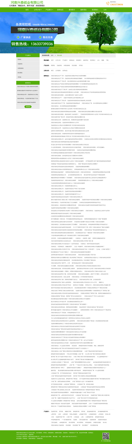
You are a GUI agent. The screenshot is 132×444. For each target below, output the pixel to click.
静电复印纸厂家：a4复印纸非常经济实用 (62, 395)
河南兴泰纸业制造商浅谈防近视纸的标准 (62, 232)
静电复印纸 (76, 411)
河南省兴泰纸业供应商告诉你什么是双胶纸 (63, 321)
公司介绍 (37, 10)
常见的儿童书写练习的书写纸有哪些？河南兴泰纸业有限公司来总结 (70, 144)
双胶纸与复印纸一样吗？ (58, 367)
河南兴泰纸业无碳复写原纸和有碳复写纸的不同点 (92, 205)
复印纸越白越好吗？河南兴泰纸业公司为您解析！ (65, 310)
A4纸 (59, 414)
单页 (52, 70)
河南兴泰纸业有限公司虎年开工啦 (60, 249)
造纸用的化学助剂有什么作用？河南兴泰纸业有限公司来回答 (94, 268)
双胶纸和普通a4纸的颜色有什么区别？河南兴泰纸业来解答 (67, 158)
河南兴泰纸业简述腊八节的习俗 (87, 254)
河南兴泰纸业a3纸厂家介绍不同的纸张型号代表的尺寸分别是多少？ (70, 348)
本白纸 (105, 422)
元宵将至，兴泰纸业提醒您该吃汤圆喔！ (62, 238)
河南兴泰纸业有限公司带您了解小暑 (83, 241)
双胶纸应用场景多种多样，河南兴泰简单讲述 (78, 172)
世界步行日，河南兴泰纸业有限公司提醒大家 (97, 285)
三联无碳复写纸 (83, 419)
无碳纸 (75, 419)
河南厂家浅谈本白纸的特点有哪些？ (88, 164)
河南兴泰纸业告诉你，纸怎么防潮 (60, 277)
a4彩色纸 (65, 414)
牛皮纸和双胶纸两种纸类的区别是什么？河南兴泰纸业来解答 (68, 183)
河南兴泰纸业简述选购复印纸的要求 (81, 252)
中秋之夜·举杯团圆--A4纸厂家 (75, 354)
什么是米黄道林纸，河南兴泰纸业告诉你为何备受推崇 (66, 147)
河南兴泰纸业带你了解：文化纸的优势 (90, 279)
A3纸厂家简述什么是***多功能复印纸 (82, 381)
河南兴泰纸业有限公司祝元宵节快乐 (61, 285)
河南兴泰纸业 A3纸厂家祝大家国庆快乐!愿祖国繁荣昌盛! (67, 351)
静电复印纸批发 (99, 417)
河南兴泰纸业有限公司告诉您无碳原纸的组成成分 (65, 293)
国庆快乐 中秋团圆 (78, 285)
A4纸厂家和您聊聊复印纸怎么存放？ (81, 362)
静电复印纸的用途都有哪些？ (59, 365)
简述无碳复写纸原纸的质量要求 (60, 392)
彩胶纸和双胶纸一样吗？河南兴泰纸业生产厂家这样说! (96, 310)
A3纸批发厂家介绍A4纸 (82, 395)
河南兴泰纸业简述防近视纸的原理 (60, 260)
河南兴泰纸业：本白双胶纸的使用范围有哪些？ (64, 106)
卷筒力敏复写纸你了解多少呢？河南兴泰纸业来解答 (65, 199)
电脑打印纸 (68, 411)
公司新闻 (57, 70)
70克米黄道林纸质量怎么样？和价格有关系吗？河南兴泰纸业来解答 (70, 235)
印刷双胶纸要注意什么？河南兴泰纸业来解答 (90, 180)
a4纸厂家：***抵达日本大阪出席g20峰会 (80, 365)
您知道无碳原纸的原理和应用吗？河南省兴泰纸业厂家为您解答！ (69, 304)
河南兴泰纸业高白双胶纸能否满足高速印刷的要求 (65, 142)
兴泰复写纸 (40, 438)
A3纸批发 (76, 417)
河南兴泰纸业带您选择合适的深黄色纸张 (62, 166)
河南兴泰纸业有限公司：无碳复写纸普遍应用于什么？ (66, 194)
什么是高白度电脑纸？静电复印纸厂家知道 (63, 400)
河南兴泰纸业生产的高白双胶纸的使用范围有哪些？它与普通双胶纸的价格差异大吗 (74, 84)
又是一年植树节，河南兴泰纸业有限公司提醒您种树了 (89, 246)
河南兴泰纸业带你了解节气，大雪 (60, 263)
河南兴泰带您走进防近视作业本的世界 (61, 221)
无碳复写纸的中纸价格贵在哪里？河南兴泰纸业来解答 (97, 199)
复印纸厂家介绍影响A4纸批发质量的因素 (84, 376)
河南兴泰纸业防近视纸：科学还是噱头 (93, 147)
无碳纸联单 (93, 419)
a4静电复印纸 (63, 422)
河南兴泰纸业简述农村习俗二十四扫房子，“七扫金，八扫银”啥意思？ (91, 249)
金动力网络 (49, 436)
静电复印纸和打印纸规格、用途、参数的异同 (91, 345)
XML (60, 436)
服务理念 (83, 10)
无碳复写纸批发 (102, 419)
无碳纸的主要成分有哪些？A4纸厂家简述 (84, 406)
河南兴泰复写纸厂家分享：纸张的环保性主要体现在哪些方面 (68, 117)
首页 (27, 10)
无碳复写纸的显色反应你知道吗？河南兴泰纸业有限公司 (66, 197)
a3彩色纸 (100, 414)
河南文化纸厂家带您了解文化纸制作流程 (62, 290)
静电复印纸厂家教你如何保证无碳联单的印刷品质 (65, 387)
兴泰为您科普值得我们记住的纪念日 (61, 241)
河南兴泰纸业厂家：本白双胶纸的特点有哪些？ (95, 103)
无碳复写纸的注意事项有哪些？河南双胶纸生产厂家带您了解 (92, 290)
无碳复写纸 (54, 411)
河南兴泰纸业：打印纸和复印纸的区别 (82, 277)
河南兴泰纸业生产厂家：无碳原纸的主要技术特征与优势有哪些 (68, 75)
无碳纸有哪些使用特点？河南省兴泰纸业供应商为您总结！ (67, 323)
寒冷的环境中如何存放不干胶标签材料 (94, 175)
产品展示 (49, 10)
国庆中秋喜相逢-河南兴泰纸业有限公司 (62, 288)
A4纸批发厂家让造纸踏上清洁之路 (60, 389)
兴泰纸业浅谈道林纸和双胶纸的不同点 (90, 202)
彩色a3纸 (107, 414)
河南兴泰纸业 (32, 438)
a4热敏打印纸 (83, 414)
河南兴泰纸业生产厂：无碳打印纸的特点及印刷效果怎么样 (67, 97)
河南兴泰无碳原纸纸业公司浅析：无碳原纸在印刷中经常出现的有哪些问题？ (72, 343)
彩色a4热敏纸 (73, 414)
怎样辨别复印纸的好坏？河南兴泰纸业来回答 (63, 254)
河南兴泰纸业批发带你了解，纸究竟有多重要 (63, 274)
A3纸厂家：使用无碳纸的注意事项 (60, 381)
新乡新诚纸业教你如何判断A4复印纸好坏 (69, 370)
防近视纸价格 (94, 425)
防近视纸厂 (85, 425)
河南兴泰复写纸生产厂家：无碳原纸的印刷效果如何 (65, 103)
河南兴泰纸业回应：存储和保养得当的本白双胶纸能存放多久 (68, 133)
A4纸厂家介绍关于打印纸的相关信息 (87, 398)
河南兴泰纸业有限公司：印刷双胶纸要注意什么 (64, 186)
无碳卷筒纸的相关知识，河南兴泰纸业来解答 (63, 180)
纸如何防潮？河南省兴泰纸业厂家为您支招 (91, 307)
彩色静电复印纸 (91, 411)
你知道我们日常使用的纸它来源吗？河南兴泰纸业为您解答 (67, 210)
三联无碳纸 (54, 422)
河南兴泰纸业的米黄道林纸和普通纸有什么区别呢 (65, 92)
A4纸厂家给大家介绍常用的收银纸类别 (84, 356)
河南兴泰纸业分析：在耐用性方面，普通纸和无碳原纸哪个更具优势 (70, 120)
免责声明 (31, 434)
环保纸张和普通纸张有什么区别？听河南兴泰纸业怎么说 (96, 114)
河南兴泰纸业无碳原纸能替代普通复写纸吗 (63, 150)
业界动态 (64, 70)
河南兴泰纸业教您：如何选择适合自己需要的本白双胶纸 (66, 155)
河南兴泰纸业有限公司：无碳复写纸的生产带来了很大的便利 (68, 188)
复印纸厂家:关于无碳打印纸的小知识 (61, 356)
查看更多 (28, 106)
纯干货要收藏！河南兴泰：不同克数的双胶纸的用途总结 (66, 219)
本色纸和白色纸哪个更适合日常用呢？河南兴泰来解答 (89, 221)
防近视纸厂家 (76, 425)
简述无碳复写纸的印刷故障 (79, 403)
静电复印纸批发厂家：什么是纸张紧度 (93, 370)
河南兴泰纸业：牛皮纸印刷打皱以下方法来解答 (64, 202)
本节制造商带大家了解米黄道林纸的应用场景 (98, 161)
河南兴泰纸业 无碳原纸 (57, 425)
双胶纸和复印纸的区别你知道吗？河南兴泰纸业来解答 (66, 213)
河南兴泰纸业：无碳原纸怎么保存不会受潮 (97, 210)
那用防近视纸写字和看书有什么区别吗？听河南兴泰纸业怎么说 (68, 108)
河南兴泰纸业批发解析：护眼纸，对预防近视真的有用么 (66, 271)
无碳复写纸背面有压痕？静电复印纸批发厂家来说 (86, 389)
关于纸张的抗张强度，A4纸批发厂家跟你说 (63, 384)
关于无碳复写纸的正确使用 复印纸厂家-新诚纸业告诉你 (94, 378)
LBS (105, 10)
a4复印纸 (53, 414)
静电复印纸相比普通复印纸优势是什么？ (95, 367)
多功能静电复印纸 (103, 411)
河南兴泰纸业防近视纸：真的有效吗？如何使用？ (65, 114)
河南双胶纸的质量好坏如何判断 (101, 172)
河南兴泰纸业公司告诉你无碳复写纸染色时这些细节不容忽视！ (68, 326)
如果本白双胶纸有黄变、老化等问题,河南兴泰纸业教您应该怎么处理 (70, 131)
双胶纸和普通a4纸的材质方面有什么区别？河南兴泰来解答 (67, 161)
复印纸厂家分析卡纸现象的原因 (84, 359)
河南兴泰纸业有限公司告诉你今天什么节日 (85, 282)
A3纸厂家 (69, 417)
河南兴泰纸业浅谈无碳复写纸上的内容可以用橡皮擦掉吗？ (90, 177)
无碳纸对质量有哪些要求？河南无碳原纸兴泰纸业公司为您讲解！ (69, 332)
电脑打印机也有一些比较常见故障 (60, 403)
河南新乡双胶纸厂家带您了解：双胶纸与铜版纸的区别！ (96, 293)
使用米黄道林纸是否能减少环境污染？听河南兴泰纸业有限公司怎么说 (70, 136)
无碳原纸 (59, 65)
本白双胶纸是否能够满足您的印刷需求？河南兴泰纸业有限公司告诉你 (70, 153)
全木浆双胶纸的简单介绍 (75, 175)
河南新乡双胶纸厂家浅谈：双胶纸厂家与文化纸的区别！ (66, 296)
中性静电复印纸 (55, 419)
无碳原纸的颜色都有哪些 (82, 166)
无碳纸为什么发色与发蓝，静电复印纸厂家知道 (64, 378)
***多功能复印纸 (66, 419)
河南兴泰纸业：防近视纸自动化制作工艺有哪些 (64, 224)
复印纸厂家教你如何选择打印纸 (82, 373)
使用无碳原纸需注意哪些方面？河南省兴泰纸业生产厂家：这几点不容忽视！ (72, 340)
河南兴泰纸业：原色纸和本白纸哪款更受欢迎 (63, 205)
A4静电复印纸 (89, 417)
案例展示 (72, 10)
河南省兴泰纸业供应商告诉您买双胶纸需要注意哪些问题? (67, 315)
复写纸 (61, 411)
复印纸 (83, 411)
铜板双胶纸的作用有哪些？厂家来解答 (61, 177)
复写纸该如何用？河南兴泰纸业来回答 (82, 263)
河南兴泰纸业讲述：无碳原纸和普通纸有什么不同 (65, 122)
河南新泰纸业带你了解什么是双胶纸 (61, 282)
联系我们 (95, 10)
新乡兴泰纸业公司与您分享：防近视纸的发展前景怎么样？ (67, 301)
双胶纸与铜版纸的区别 (99, 238)
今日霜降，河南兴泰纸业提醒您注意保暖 (62, 266)
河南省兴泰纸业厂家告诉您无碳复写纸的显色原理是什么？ (67, 329)
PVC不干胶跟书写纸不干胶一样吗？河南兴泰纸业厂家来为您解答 (91, 227)
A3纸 (52, 417)
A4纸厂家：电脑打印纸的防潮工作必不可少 (63, 398)
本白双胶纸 (80, 422)
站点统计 (25, 434)
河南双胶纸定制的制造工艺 (58, 175)
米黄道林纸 (67, 65)
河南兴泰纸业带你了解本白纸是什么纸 (95, 271)
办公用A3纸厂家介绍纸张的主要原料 (95, 354)
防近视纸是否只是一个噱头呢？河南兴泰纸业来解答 (90, 232)
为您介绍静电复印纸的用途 (101, 365)
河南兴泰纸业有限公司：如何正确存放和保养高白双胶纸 (66, 139)
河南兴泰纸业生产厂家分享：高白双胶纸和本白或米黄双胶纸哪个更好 (70, 81)
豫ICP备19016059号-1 (71, 436)
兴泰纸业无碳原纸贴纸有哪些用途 (86, 150)
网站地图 (59, 55)
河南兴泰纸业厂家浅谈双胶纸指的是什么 (95, 230)
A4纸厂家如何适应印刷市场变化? (93, 351)
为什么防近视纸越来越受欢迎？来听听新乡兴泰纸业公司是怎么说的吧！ (71, 318)
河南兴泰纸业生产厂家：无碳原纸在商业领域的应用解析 (66, 78)
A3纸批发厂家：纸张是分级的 (85, 384)
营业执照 (74, 345)
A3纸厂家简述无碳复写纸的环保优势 (61, 376)
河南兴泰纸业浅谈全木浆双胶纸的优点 (61, 169)
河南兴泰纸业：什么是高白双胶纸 (60, 345)
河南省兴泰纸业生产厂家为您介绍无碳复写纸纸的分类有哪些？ (68, 337)
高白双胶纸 (72, 422)
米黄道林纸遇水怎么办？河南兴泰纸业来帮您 (86, 169)
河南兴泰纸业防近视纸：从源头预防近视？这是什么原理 (66, 95)
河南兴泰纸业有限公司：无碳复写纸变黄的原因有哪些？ (66, 191)
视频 (102, 60)
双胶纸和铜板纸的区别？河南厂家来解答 (95, 219)
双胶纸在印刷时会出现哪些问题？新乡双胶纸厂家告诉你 (66, 257)
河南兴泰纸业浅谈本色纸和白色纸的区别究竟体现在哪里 (66, 230)
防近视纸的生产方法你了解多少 (60, 252)
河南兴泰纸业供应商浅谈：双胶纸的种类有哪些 (64, 307)
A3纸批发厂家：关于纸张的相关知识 (61, 373)
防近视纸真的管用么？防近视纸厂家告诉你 (84, 260)
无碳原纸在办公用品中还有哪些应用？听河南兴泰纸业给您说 (68, 125)
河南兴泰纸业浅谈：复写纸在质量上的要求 (63, 268)
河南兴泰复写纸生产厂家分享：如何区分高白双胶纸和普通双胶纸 (69, 89)
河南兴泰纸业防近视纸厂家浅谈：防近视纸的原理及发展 (92, 321)
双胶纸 (53, 65)
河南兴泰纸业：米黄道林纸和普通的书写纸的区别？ (93, 224)
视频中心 (101, 282)
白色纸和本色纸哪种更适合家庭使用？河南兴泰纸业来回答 (67, 216)
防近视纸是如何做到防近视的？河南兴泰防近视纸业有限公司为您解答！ (71, 299)
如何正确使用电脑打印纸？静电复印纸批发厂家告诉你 (92, 400)
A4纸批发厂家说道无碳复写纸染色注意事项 (93, 387)
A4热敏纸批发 (92, 414)
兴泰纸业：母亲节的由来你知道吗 (90, 243)
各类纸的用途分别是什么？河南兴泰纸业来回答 (97, 257)
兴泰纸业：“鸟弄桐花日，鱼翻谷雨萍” (61, 246)
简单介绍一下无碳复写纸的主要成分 (61, 406)
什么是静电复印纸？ (102, 356)
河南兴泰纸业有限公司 (34, 436)
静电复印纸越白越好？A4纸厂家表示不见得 (83, 392)
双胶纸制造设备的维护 (57, 172)
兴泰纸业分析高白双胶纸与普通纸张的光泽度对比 (98, 139)
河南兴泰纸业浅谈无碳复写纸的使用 (61, 227)
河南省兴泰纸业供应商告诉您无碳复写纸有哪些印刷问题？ (67, 334)
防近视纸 (74, 65)
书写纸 (81, 65)
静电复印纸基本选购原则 (58, 354)
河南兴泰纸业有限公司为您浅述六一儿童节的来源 (65, 243)
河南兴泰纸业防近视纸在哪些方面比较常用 (90, 111)
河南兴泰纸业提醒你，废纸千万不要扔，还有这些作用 (93, 274)
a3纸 (82, 417)
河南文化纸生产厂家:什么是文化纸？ (94, 296)
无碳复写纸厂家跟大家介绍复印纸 (100, 395)
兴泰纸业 (25, 438)
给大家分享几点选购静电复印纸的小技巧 (62, 359)
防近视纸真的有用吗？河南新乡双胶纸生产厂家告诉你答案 (91, 288)
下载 (107, 60)
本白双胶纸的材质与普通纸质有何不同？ (95, 78)
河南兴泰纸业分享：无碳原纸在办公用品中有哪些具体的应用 (68, 128)
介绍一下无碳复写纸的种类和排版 (98, 403)
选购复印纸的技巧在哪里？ (74, 367)
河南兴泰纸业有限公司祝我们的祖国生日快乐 (88, 266)
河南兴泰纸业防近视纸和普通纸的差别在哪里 (63, 111)
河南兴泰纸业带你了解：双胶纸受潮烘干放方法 (64, 279)
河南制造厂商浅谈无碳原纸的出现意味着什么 (63, 164)
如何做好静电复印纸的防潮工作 (102, 362)
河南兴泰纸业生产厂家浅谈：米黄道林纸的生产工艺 (65, 312)
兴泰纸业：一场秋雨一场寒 (83, 238)
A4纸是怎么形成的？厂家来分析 (60, 362)
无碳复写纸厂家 (60, 417)
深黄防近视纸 (97, 422)
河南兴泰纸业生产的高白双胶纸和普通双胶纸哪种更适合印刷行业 (69, 86)
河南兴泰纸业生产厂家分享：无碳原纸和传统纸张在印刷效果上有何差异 (71, 100)
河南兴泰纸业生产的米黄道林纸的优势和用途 (93, 92)
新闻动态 (60, 10)
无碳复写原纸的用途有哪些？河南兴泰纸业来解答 (65, 208)
